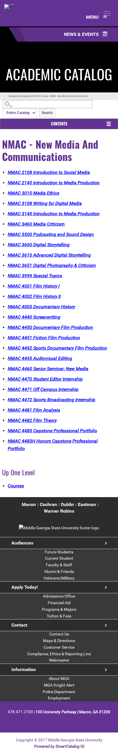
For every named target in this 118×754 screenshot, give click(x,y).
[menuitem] (29, 504)
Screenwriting (34, 317)
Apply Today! (24, 587)
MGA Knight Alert (59, 685)
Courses (45, 96)
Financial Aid (59, 602)
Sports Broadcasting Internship (51, 399)
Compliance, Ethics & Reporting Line (59, 654)
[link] (59, 528)
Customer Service (59, 647)
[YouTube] (74, 721)
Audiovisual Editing (40, 358)
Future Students (59, 552)
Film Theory (32, 420)
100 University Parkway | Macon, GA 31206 (73, 712)
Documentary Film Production (50, 327)
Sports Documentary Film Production (57, 348)
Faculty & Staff (59, 565)
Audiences (22, 543)
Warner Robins (59, 511)
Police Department (59, 691)
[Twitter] (54, 721)
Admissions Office (59, 596)
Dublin (67, 504)
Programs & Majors (59, 609)
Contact (19, 625)
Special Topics (35, 275)
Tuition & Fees (59, 616)
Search (47, 113)
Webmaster (59, 660)
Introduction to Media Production (54, 182)
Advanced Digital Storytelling (49, 255)
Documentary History (41, 306)
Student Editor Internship (45, 379)
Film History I (34, 286)
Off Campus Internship (43, 389)
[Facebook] (44, 721)
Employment (59, 698)
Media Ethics (33, 193)
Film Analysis (34, 410)
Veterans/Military (59, 578)
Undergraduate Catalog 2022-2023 (24, 96)
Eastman (87, 504)
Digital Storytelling (39, 244)
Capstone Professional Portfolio (52, 430)
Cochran (48, 504)
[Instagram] (64, 721)
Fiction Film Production (44, 337)
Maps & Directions (59, 640)
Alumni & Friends (59, 571)
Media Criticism (36, 224)
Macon (29, 504)
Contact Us (59, 634)
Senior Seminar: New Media (48, 368)
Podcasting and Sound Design (51, 234)
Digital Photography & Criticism (52, 265)
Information (23, 669)
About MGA (59, 678)
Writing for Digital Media (45, 203)
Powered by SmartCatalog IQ (59, 746)
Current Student (59, 558)
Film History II (34, 296)
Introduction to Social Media (49, 172)
